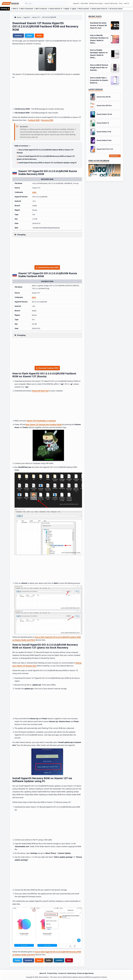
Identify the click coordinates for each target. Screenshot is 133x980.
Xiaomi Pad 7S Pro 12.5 (105, 149)
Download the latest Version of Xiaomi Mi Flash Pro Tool (98, 25)
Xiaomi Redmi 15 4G (104, 132)
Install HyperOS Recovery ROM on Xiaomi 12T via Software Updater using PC (47, 163)
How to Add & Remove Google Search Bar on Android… (99, 67)
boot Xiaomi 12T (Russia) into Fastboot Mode (44, 424)
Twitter (17, 960)
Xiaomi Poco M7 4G (103, 97)
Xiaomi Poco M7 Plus (104, 106)
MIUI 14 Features (41, 9)
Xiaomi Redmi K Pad (104, 140)
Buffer (48, 960)
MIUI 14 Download (26, 9)
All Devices (114, 156)
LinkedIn (59, 960)
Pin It (69, 960)
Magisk (66, 9)
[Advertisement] (47, 93)
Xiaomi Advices (44, 977)
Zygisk (74, 9)
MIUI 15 (15, 9)
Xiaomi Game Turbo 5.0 (99, 9)
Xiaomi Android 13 (55, 9)
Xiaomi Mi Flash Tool (40, 391)
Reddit (39, 960)
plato (34, 192)
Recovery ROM (47, 120)
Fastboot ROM (34, 120)
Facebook (28, 960)
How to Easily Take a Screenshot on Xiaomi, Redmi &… (99, 80)
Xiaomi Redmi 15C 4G (104, 114)
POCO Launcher (83, 9)
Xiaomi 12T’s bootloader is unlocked (41, 421)
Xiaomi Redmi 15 (103, 123)
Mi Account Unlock (116, 9)
